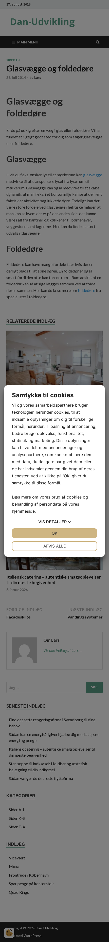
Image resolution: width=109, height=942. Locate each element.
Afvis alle (54, 546)
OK (54, 533)
